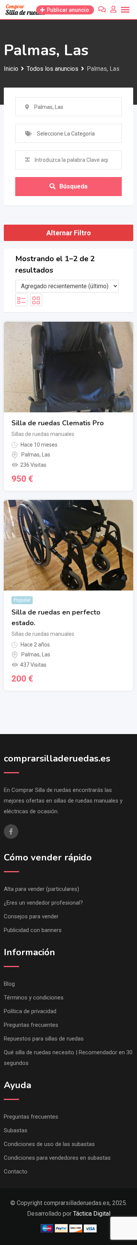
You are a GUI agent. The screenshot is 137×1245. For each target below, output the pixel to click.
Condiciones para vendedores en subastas (57, 1157)
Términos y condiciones (34, 997)
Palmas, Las (35, 455)
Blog (9, 983)
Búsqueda (73, 186)
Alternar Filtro (68, 233)
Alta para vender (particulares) (41, 889)
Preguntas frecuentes (31, 1025)
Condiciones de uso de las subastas (49, 1144)
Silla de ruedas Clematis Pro (57, 423)
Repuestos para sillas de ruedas (44, 1038)
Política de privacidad (30, 1011)
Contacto (15, 1171)
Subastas (15, 1130)
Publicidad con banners (33, 930)
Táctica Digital (91, 1213)
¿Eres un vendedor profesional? (43, 902)
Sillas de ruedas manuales (42, 434)
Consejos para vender (31, 916)
